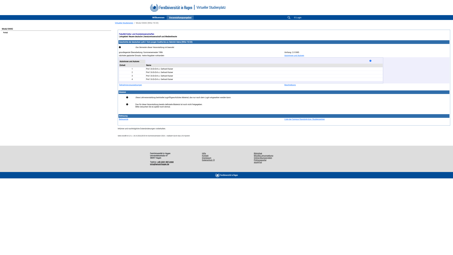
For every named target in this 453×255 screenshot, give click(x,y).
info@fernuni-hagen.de (159, 164)
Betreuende (123, 119)
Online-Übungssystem (263, 158)
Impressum (206, 158)
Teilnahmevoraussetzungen (130, 85)
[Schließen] (370, 61)
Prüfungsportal (260, 160)
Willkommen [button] (158, 17)
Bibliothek (258, 153)
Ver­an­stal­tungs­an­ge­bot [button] (180, 17)
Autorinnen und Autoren (294, 55)
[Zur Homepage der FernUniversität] (171, 8)
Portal (5, 33)
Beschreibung (290, 85)
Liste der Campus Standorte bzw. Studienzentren (304, 119)
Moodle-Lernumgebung (263, 156)
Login (298, 17)
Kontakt (205, 156)
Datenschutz (207, 160)
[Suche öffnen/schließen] (289, 17)
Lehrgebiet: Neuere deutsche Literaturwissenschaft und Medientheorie (148, 36)
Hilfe (204, 153)
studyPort (258, 162)
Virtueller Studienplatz (124, 23)
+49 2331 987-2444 (165, 162)
